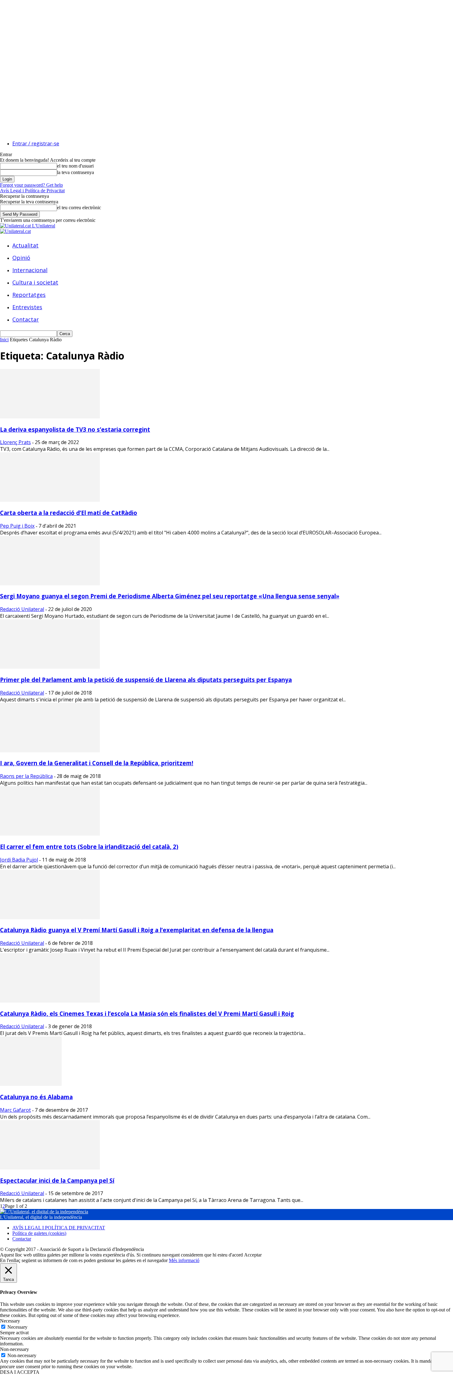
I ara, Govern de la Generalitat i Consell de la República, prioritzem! (96, 763)
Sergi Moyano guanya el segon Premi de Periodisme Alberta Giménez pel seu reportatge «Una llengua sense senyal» (169, 596)
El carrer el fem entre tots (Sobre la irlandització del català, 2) (89, 846)
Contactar (25, 319)
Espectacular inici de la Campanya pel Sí (57, 1180)
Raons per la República (26, 776)
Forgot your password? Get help (31, 185)
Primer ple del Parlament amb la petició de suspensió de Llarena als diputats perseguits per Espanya (146, 679)
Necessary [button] (10, 1320)
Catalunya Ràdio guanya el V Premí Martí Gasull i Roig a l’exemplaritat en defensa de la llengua (136, 930)
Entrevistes (27, 307)
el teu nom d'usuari (75, 165)
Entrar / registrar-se (35, 143)
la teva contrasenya (75, 172)
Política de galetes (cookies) (39, 1233)
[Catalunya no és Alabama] (31, 1084)
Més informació (184, 1260)
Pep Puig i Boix (17, 525)
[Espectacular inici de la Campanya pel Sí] (50, 1167)
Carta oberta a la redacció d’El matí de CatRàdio (68, 513)
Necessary (17, 1327)
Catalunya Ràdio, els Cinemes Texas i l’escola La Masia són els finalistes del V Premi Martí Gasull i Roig (147, 1013)
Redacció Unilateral (22, 609)
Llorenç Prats (15, 442)
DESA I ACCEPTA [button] (19, 1372)
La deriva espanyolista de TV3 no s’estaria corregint (75, 429)
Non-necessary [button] (14, 1349)
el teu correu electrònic (79, 207)
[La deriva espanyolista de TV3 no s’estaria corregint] (50, 416)
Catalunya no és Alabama (36, 1097)
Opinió (21, 257)
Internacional (29, 270)
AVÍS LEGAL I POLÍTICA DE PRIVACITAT (58, 1227)
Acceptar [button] (253, 1254)
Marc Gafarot (15, 1110)
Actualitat (25, 245)
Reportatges (29, 294)
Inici (4, 339)
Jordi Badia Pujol (19, 859)
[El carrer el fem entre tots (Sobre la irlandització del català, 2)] (50, 834)
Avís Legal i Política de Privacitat (32, 190)
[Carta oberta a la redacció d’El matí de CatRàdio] (50, 500)
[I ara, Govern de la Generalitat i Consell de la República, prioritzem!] (50, 750)
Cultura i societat (35, 282)
